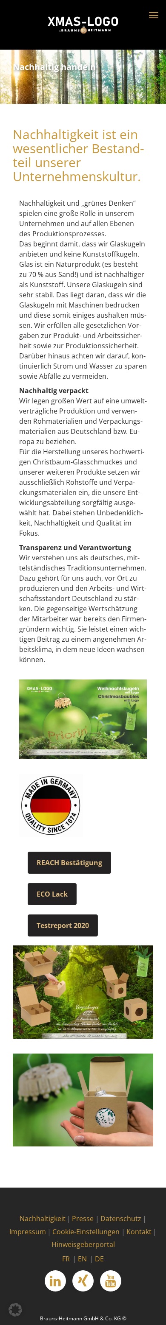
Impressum (27, 1231)
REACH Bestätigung (69, 862)
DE (99, 1259)
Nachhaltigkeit (43, 1218)
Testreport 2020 (63, 925)
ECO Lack (52, 894)
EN (82, 1259)
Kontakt (139, 1231)
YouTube (110, 1280)
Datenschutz (120, 1218)
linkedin (55, 1280)
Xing (83, 1280)
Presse (83, 1218)
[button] (15, 1309)
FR (66, 1259)
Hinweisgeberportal (83, 1244)
